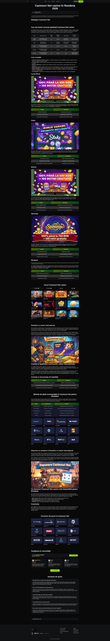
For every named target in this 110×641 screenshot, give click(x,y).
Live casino (48, 288)
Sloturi (72, 288)
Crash (60, 288)
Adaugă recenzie (73, 555)
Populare (36, 288)
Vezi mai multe (55, 570)
